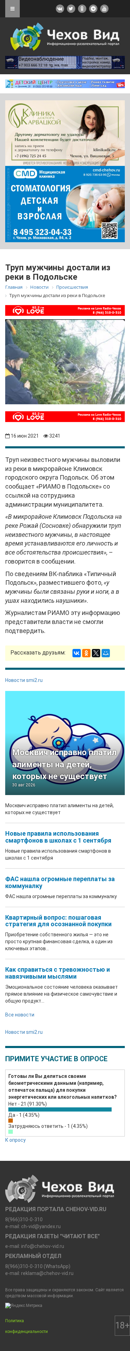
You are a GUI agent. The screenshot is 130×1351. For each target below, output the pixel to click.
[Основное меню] (12, 8)
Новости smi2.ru (24, 680)
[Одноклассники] (86, 653)
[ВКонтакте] (76, 653)
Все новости (19, 1015)
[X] (96, 653)
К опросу (15, 1140)
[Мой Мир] (106, 653)
